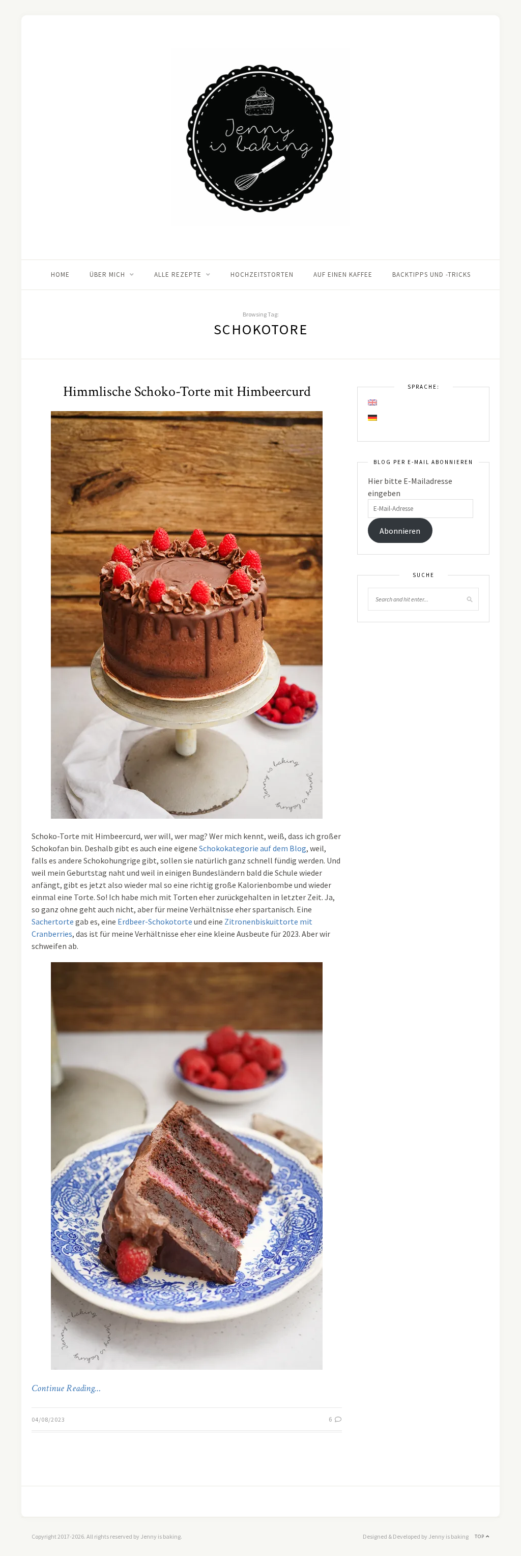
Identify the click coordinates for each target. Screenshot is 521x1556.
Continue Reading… (66, 1388)
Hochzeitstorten (262, 274)
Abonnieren (400, 531)
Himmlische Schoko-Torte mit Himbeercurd (187, 391)
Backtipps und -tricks (431, 274)
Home (60, 274)
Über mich (107, 274)
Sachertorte (53, 921)
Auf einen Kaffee (342, 274)
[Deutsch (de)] (373, 418)
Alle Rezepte (177, 274)
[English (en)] (373, 402)
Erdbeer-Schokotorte (155, 921)
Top (480, 1536)
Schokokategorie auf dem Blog (252, 848)
